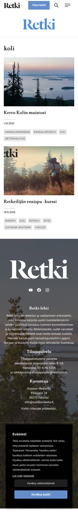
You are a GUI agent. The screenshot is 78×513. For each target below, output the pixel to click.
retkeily (34, 221)
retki (47, 221)
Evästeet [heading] (19, 434)
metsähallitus (15, 138)
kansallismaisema (17, 132)
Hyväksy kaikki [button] (40, 494)
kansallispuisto (45, 132)
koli (63, 132)
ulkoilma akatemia (18, 227)
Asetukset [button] (28, 475)
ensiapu (10, 221)
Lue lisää (17, 475)
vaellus (40, 227)
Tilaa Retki (39, 5)
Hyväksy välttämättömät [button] (41, 483)
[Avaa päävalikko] (69, 5)
